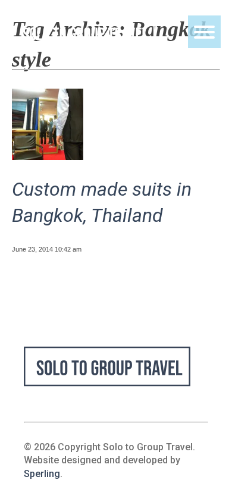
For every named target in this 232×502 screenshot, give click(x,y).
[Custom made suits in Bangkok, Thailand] (47, 155)
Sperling (42, 473)
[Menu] (204, 31)
